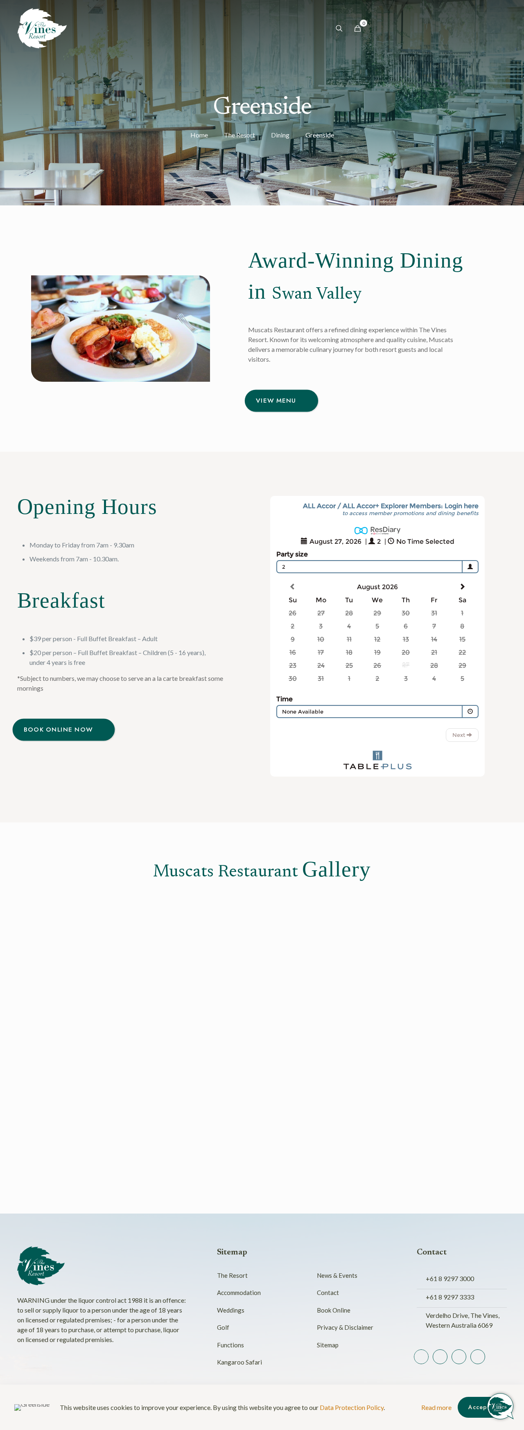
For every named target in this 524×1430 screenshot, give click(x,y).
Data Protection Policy (352, 1407)
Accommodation (239, 1292)
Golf (223, 1327)
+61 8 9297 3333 (450, 1297)
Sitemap (328, 1345)
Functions (230, 1345)
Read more (436, 1407)
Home (199, 135)
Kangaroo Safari (239, 1362)
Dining (280, 135)
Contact (328, 1292)
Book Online (333, 1310)
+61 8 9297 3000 (450, 1278)
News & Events (337, 1275)
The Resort (239, 135)
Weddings (230, 1310)
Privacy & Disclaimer (345, 1327)
